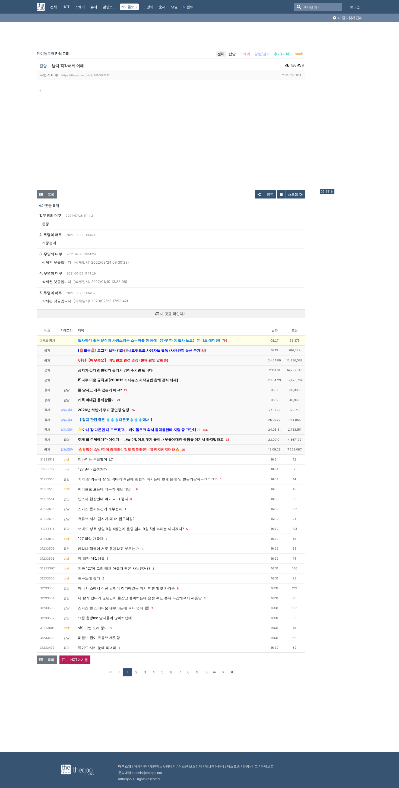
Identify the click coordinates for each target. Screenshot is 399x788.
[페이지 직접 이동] (214, 672)
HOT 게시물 (79, 659)
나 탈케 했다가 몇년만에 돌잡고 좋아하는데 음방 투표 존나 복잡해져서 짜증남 (140, 598)
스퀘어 (245, 54)
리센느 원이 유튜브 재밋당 (99, 637)
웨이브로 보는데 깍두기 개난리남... (106, 489)
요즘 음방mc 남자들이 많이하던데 (105, 618)
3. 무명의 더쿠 (50, 254)
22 (125, 390)
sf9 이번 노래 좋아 (93, 628)
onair (299, 54)
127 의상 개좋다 (90, 538)
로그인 (355, 7)
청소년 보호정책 (190, 766)
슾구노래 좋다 (89, 578)
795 (224, 340)
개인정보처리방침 (163, 766)
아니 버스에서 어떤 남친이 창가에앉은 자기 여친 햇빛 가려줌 (126, 588)
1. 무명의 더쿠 (50, 215)
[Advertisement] (341, 106)
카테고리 (53, 53)
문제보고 (267, 766)
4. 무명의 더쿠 (50, 273)
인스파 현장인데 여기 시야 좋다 (103, 499)
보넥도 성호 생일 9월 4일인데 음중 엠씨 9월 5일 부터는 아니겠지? (131, 529)
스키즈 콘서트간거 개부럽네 (100, 509)
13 (227, 439)
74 (133, 410)
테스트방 (233, 766)
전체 (220, 54)
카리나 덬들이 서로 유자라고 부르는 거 (109, 548)
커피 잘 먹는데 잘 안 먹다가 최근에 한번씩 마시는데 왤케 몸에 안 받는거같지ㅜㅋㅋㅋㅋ (148, 479)
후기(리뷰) (282, 54)
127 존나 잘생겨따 (92, 469)
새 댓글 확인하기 (173, 313)
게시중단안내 (214, 766)
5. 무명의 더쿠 (50, 293)
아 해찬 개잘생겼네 (93, 558)
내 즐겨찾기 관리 (349, 17)
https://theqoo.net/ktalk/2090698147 (85, 75)
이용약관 (140, 766)
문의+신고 (250, 766)
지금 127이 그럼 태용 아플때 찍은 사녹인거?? (114, 568)
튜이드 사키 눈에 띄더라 (97, 647)
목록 (50, 194)
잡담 (232, 54)
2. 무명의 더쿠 (50, 234)
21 (118, 400)
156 (205, 429)
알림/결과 (262, 54)
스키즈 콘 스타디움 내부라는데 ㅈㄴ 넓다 (110, 608)
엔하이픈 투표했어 (92, 459)
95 (183, 449)
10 (206, 672)
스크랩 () (295, 194)
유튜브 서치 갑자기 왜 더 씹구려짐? (106, 518)
